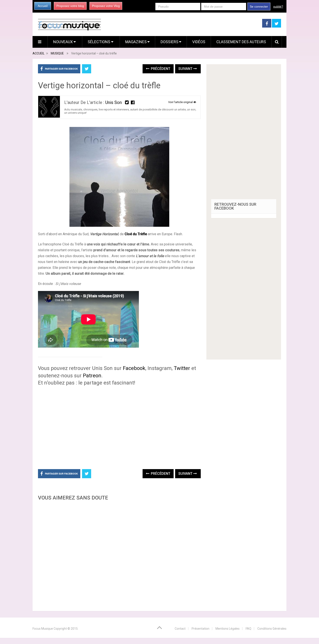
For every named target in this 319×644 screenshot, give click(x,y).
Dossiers (169, 41)
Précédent (160, 69)
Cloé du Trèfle (136, 234)
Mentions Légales (227, 628)
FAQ (248, 628)
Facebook (134, 368)
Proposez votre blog (70, 6)
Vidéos (198, 41)
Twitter (181, 368)
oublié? (278, 6)
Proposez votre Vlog (106, 6)
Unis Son (113, 102)
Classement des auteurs (241, 41)
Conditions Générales (271, 628)
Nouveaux (63, 41)
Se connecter (259, 6)
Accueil (43, 6)
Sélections (99, 41)
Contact (180, 628)
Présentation (200, 628)
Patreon (92, 376)
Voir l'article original (180, 102)
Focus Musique (43, 628)
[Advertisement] (119, 554)
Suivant (185, 69)
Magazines (136, 41)
